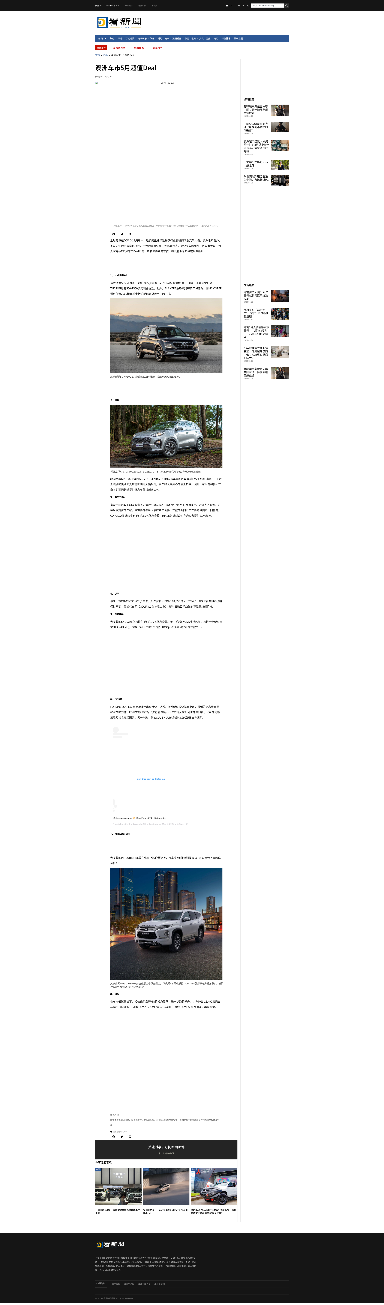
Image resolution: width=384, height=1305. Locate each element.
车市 (125, 1132)
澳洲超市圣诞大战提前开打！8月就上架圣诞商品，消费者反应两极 (256, 146)
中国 (98, 1169)
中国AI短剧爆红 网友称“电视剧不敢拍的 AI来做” (256, 127)
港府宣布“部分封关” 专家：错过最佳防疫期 (256, 313)
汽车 (105, 54)
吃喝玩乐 (142, 38)
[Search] (286, 5)
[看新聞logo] (119, 28)
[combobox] (267, 5)
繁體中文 (98, 5)
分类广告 (142, 5)
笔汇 (216, 38)
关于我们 (238, 38)
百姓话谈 (129, 38)
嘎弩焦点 (139, 47)
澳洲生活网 (129, 1283)
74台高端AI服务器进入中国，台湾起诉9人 (256, 177)
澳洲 (114, 1132)
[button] (113, 234)
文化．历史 (204, 38)
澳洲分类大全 (144, 1283)
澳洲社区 (176, 38)
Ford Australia (135, 824)
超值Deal (120, 1132)
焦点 (112, 38)
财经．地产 (163, 38)
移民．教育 (190, 38)
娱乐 (152, 38)
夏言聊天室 (119, 47)
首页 (97, 54)
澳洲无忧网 (159, 1283)
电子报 (154, 5)
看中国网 (116, 1283)
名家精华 (157, 47)
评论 (120, 38)
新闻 (100, 38)
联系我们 (128, 5)
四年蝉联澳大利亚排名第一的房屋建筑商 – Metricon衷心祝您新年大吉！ (256, 353)
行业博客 (226, 38)
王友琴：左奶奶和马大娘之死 (256, 163)
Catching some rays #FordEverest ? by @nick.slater (139, 818)
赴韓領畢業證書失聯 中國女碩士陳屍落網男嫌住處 (256, 109)
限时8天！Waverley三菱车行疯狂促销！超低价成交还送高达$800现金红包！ (213, 1211)
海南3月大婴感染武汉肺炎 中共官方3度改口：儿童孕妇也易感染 (256, 332)
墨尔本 (195, 1169)
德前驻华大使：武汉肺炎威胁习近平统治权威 (256, 295)
